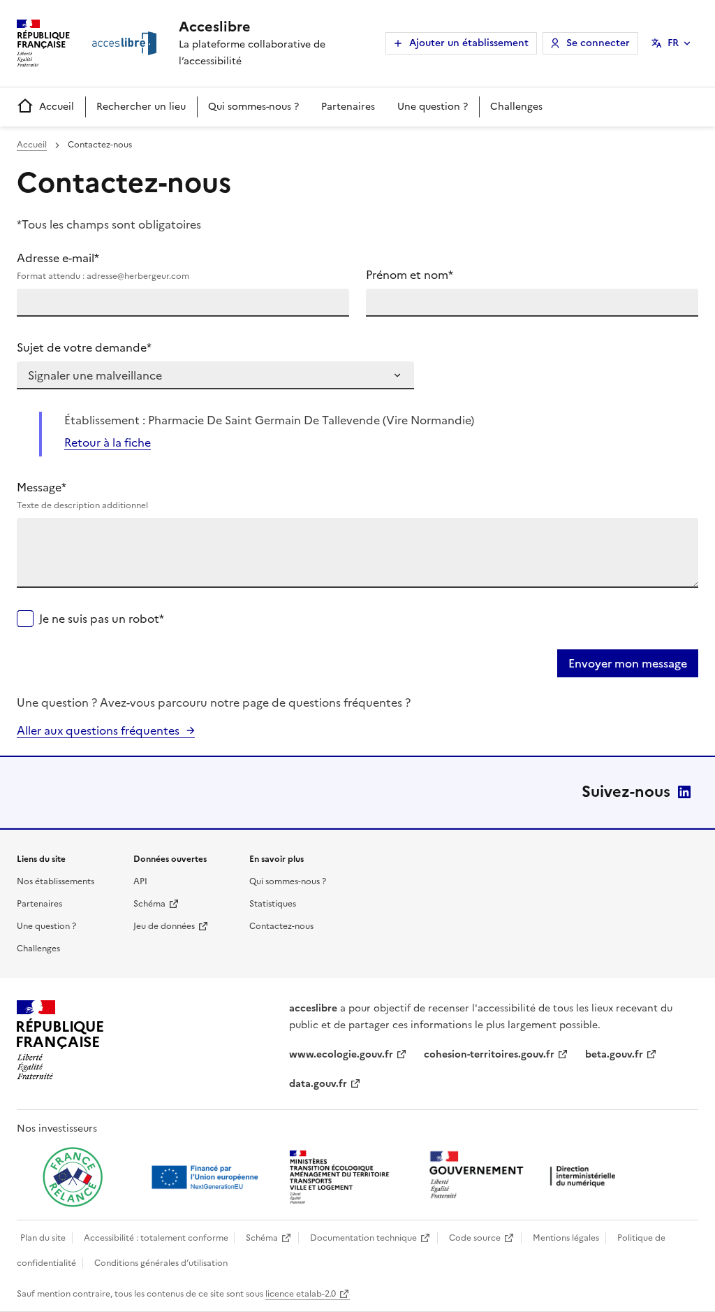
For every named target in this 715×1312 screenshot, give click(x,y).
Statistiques (272, 904)
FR (673, 43)
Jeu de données (164, 926)
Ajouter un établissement (469, 43)
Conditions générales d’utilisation (161, 1263)
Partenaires (348, 106)
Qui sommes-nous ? (253, 106)
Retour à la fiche (107, 442)
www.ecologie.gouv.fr (341, 1054)
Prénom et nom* (409, 274)
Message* (82, 495)
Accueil (56, 106)
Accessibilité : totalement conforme (156, 1238)
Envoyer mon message (627, 663)
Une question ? (432, 106)
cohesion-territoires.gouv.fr (489, 1054)
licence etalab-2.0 (300, 1294)
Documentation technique (363, 1238)
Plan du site (43, 1238)
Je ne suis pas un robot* (101, 618)
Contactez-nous (281, 926)
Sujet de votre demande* (84, 347)
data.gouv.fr (318, 1083)
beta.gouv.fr (614, 1054)
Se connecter (598, 43)
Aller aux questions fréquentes (98, 730)
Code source (475, 1238)
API (140, 881)
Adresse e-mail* (103, 266)
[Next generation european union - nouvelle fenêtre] (207, 1177)
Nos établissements (55, 881)
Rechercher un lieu (141, 106)
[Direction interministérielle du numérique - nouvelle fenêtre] (526, 1176)
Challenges (516, 106)
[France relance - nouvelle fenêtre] (72, 1177)
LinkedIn (684, 792)
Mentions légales (566, 1238)
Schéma (149, 904)
